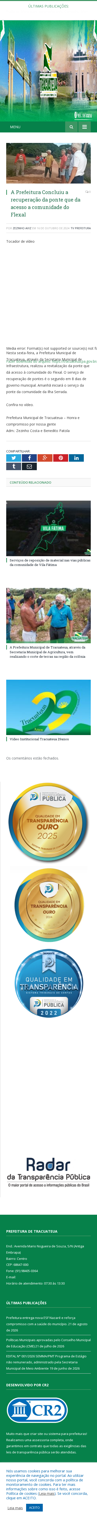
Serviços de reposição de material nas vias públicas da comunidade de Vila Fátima (50, 562)
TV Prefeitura (81, 228)
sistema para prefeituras (67, 1433)
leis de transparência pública (28, 1452)
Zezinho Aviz (22, 228)
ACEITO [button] (34, 1507)
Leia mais (46, 1493)
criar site (36, 1433)
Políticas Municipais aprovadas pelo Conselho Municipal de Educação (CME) (49, 11)
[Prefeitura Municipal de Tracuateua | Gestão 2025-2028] (48, 76)
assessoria (40, 1440)
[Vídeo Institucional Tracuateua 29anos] (48, 707)
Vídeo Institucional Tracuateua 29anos (39, 739)
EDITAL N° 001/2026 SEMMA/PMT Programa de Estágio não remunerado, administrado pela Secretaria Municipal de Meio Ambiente (46, 1362)
